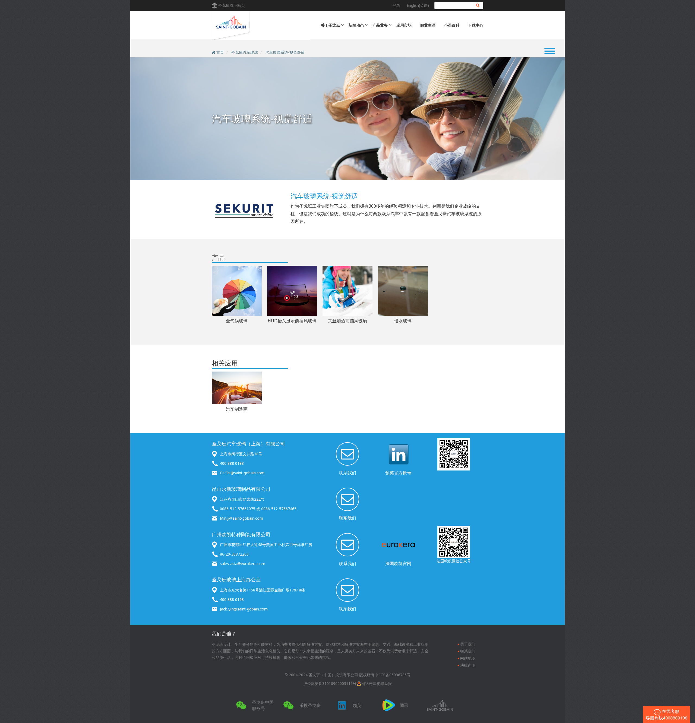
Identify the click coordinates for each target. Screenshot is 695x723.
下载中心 (475, 25)
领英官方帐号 (398, 473)
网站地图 (467, 658)
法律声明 (467, 665)
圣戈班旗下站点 (231, 5)
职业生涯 (427, 25)
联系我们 (347, 473)
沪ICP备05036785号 (392, 674)
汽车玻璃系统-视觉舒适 (285, 52)
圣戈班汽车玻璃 (244, 52)
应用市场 (404, 25)
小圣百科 (451, 25)
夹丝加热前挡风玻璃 (347, 321)
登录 (396, 5)
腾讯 (404, 705)
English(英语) (418, 5)
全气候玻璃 (237, 321)
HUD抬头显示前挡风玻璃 (292, 321)
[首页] (261, 25)
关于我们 (467, 644)
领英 (357, 705)
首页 (220, 52)
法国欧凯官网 (398, 563)
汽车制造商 (237, 409)
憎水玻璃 (403, 321)
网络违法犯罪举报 (376, 683)
